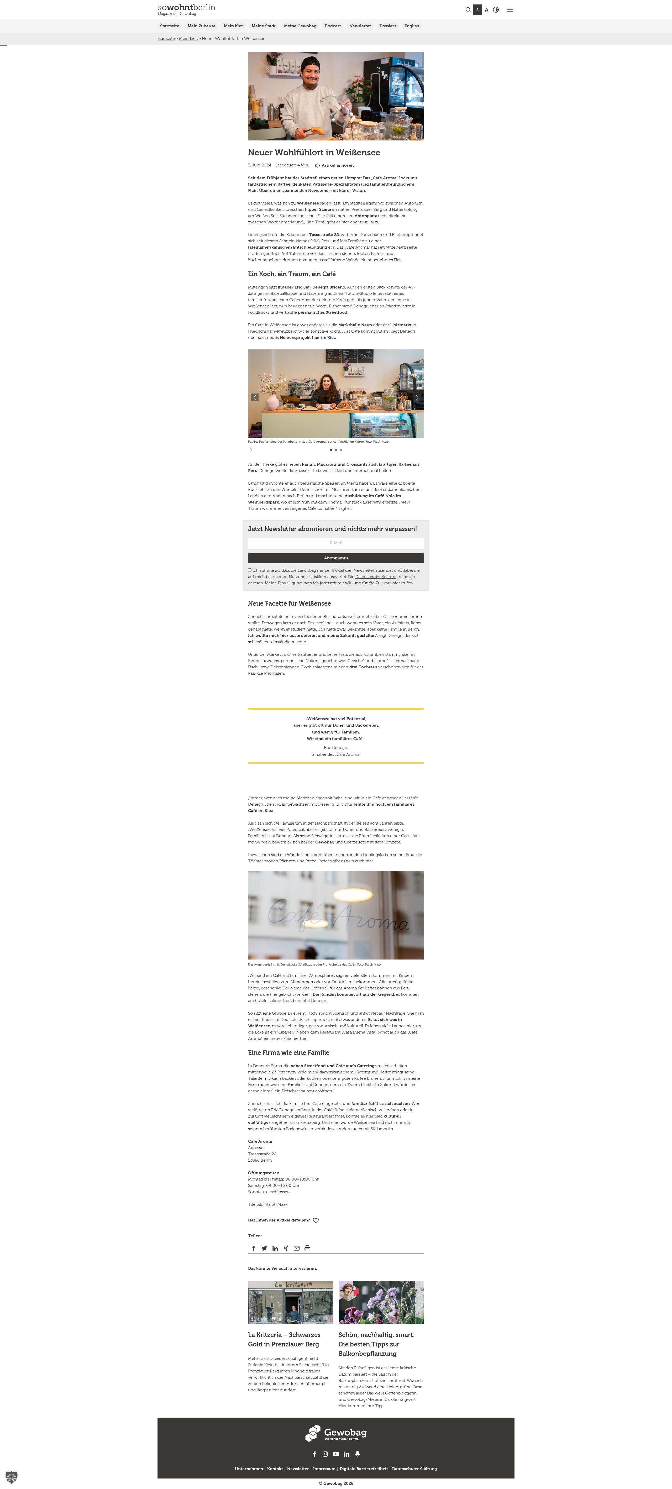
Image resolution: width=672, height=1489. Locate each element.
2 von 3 (336, 450)
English (412, 26)
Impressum (324, 1469)
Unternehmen (249, 1469)
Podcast (333, 26)
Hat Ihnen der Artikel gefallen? (279, 1220)
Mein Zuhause (202, 26)
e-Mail (296, 1248)
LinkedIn (275, 1248)
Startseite (169, 26)
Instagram (325, 1454)
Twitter (264, 1248)
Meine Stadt (264, 26)
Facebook (253, 1248)
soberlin (186, 10)
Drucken (307, 1248)
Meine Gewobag (300, 26)
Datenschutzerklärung (376, 577)
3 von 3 (341, 450)
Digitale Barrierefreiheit (364, 1469)
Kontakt (275, 1469)
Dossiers (388, 26)
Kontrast (495, 9)
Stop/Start (250, 450)
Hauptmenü (510, 9)
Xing (285, 1248)
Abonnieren (336, 558)
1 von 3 (331, 450)
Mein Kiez (233, 26)
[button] (11, 1477)
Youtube (336, 1454)
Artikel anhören (338, 165)
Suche (468, 9)
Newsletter (360, 26)
